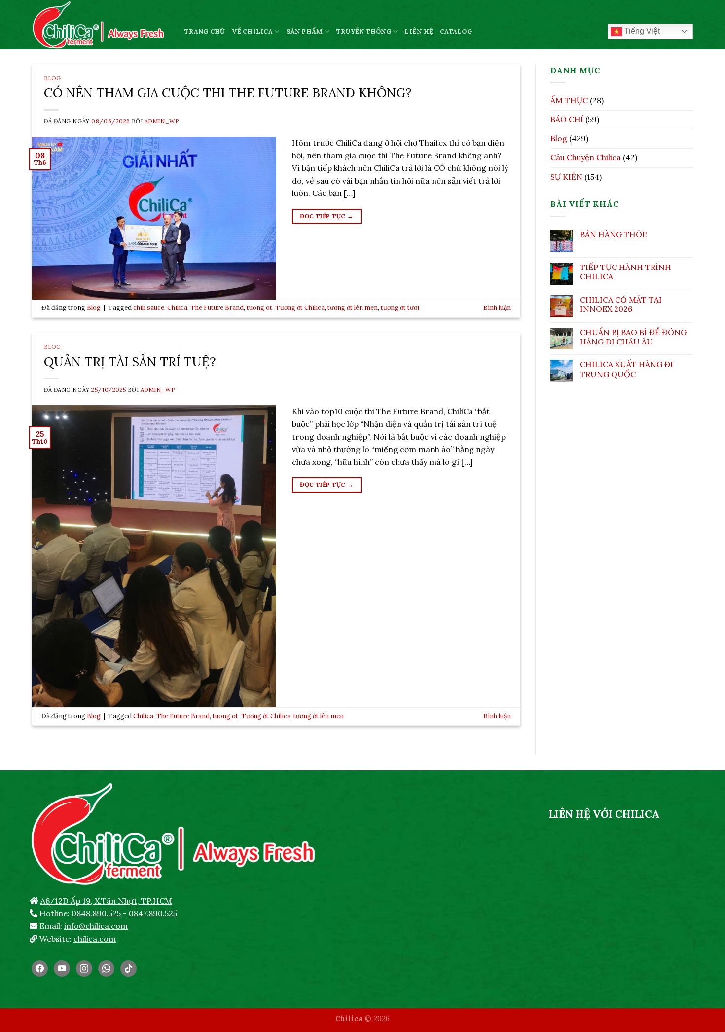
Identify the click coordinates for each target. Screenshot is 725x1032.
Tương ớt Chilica (300, 308)
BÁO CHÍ (566, 119)
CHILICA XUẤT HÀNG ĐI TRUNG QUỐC (626, 369)
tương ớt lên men (352, 308)
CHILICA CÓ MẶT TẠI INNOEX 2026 (621, 304)
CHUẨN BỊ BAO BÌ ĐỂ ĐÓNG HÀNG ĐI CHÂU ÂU (633, 337)
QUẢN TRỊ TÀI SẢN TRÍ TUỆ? (130, 361)
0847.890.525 (153, 913)
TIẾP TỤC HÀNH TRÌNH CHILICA (625, 272)
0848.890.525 (96, 913)
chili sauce (148, 308)
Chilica (177, 308)
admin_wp (162, 121)
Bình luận (497, 308)
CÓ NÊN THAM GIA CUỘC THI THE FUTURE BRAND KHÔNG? (228, 92)
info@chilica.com (96, 926)
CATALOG (456, 31)
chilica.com (94, 939)
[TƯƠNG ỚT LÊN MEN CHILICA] (101, 24)
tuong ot (259, 308)
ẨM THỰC (569, 100)
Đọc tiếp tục (326, 216)
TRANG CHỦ (204, 31)
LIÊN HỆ (418, 31)
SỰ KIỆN (566, 177)
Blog (52, 78)
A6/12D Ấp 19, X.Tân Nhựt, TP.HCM (106, 901)
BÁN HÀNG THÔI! (613, 234)
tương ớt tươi (400, 308)
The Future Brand (217, 308)
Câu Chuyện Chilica (585, 157)
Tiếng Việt (641, 31)
